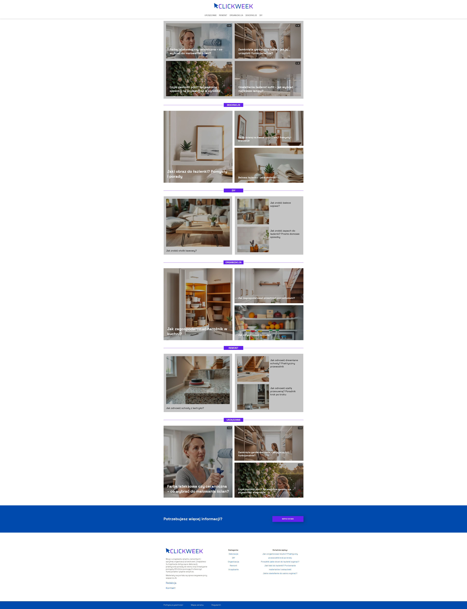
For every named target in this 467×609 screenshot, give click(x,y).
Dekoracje (251, 15)
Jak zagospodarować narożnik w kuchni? (197, 331)
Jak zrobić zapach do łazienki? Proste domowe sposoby (285, 234)
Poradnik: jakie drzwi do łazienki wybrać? (280, 561)
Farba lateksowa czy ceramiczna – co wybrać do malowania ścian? (196, 51)
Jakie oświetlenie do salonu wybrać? (280, 573)
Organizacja (236, 15)
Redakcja (171, 582)
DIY (261, 15)
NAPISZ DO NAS (288, 519)
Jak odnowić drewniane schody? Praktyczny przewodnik (284, 363)
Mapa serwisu (197, 605)
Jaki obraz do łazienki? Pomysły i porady (197, 174)
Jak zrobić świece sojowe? (280, 204)
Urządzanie (211, 15)
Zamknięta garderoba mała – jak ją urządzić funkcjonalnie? (263, 51)
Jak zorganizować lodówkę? (254, 335)
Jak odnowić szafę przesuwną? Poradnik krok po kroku (283, 391)
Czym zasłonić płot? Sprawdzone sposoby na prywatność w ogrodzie (195, 89)
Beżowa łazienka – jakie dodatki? (257, 177)
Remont (223, 15)
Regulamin (216, 605)
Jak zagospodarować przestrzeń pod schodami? (266, 298)
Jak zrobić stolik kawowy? (181, 250)
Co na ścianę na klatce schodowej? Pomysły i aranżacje (264, 139)
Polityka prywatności (173, 605)
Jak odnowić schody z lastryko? (185, 408)
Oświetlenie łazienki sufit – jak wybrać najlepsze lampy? (265, 89)
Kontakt (170, 588)
